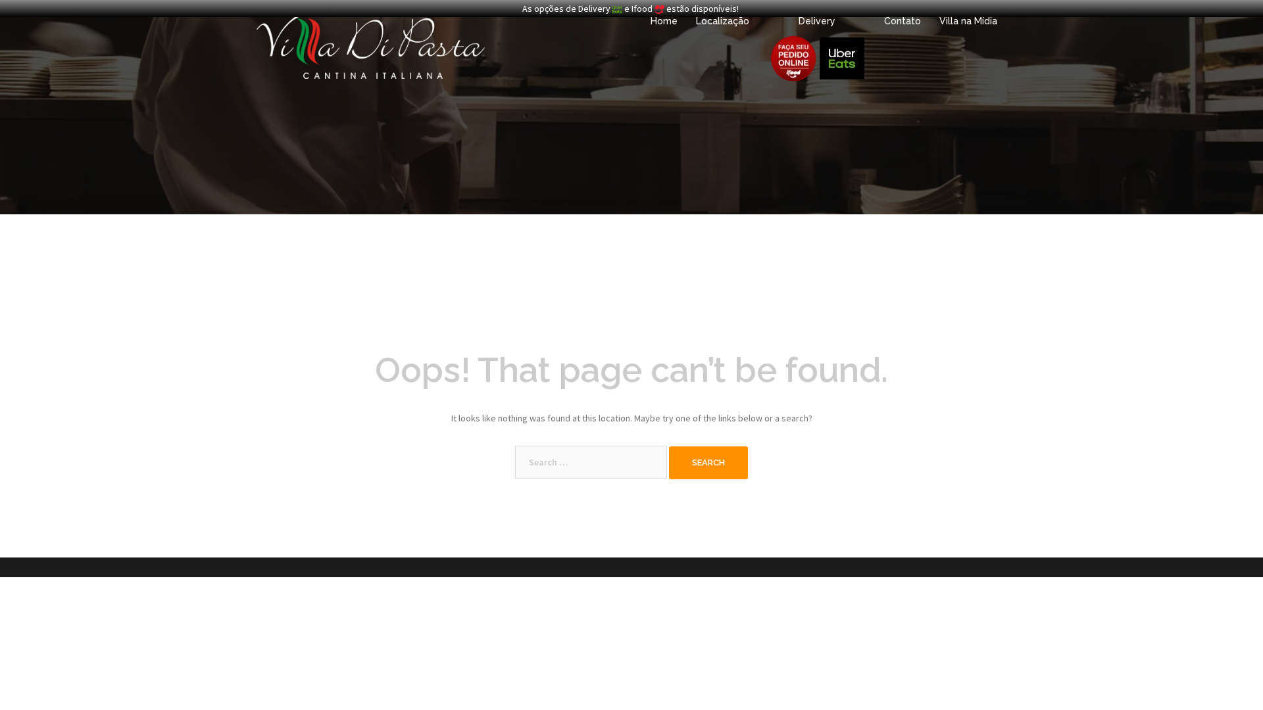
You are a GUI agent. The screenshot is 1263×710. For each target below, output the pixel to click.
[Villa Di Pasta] (371, 45)
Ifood (643, 8)
